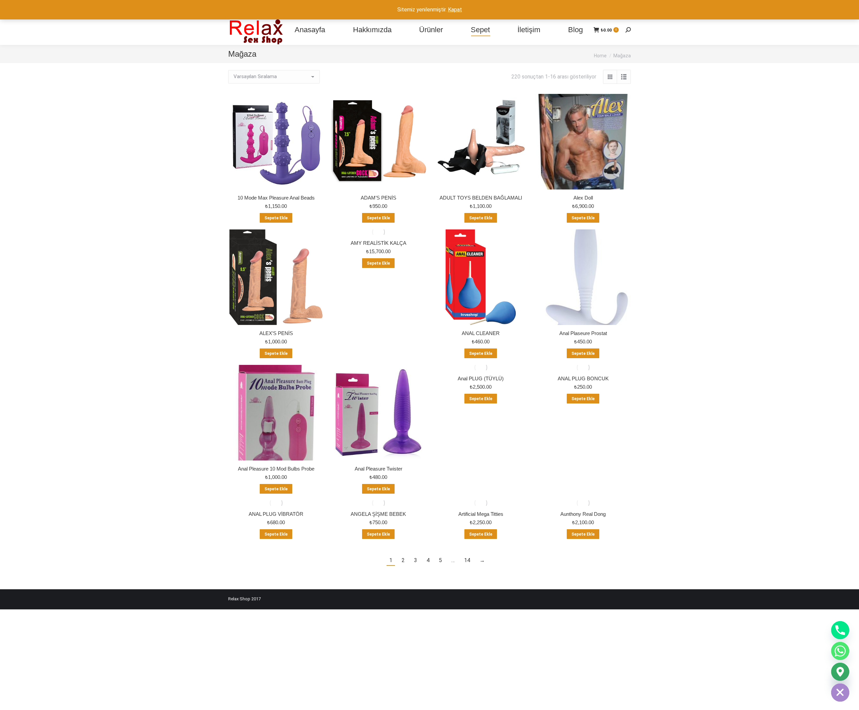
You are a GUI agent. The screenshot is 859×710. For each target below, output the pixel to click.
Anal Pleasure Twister (378, 469)
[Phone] (840, 630)
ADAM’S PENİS (378, 198)
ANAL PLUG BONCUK (583, 378)
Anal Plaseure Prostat (583, 333)
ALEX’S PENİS (276, 333)
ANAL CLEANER (481, 333)
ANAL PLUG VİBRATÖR (276, 514)
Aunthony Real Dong (583, 514)
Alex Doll (583, 198)
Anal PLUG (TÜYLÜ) (481, 378)
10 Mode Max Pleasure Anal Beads (276, 198)
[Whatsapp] (840, 651)
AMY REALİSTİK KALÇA (378, 243)
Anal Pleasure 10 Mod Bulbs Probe (276, 469)
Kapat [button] (455, 9)
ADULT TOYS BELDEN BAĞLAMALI (481, 198)
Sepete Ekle (276, 218)
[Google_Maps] (840, 672)
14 (467, 560)
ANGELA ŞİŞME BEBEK (378, 514)
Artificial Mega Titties (480, 514)
